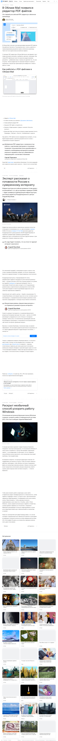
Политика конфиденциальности (51, 740)
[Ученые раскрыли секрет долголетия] (47, 584)
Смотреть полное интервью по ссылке (11, 336)
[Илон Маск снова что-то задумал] (47, 638)
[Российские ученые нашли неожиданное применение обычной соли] (47, 693)
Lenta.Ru (14, 402)
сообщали (10, 373)
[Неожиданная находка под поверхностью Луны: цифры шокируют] (10, 584)
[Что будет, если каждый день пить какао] (29, 584)
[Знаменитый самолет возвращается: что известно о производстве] (10, 675)
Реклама (9, 740)
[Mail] (1, 1)
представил (11, 162)
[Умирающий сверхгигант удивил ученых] (29, 547)
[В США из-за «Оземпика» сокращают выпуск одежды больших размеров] (29, 711)
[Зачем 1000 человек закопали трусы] (29, 638)
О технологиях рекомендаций (40, 740)
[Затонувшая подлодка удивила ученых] (47, 566)
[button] (19, 85)
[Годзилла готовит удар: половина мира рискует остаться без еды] (10, 711)
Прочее (11, 4)
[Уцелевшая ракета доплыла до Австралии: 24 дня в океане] (10, 566)
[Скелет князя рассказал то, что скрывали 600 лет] (10, 547)
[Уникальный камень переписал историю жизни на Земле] (47, 602)
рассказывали (6, 344)
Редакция (19, 740)
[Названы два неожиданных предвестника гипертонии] (47, 656)
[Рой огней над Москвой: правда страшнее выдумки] (29, 566)
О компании (5, 740)
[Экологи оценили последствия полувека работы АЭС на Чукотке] (29, 729)
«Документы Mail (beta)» (26, 120)
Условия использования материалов (28, 740)
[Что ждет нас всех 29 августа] (29, 656)
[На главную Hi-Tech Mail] (5, 1)
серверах (32, 229)
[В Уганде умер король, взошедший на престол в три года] (29, 620)
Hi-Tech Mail (15, 175)
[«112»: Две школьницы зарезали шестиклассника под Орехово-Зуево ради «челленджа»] (29, 693)
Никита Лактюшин (9, 19)
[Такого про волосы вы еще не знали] (10, 693)
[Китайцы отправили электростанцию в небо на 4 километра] (10, 638)
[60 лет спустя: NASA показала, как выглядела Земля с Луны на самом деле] (10, 620)
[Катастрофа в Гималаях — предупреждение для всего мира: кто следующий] (29, 602)
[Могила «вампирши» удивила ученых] (10, 656)
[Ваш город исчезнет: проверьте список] (10, 602)
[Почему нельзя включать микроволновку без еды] (47, 729)
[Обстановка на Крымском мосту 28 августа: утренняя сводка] (47, 547)
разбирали (12, 283)
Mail (1, 740)
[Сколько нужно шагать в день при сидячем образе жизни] (47, 675)
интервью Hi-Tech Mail (17, 231)
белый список (16, 344)
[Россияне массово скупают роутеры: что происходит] (47, 711)
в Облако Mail (12, 118)
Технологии (21, 175)
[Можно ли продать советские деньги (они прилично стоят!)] (10, 729)
